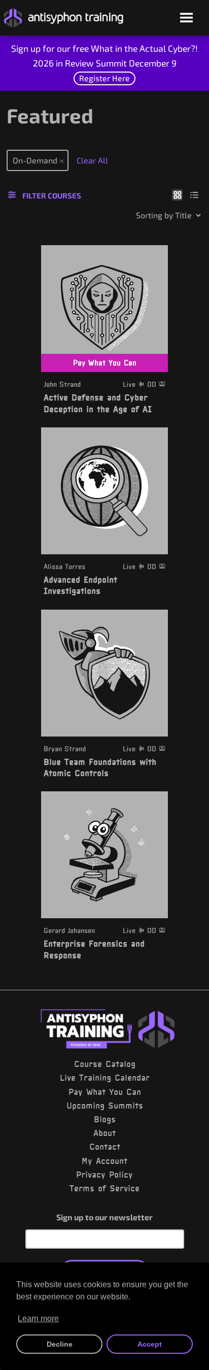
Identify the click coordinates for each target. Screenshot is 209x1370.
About (104, 1133)
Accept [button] (149, 1344)
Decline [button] (60, 1344)
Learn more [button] (38, 1318)
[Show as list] (194, 194)
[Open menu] (186, 18)
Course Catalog (104, 1063)
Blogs (105, 1119)
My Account (104, 1160)
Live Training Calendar (105, 1077)
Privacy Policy (104, 1174)
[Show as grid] (177, 194)
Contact (104, 1146)
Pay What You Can (104, 1091)
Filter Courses (51, 195)
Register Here (104, 78)
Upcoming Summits (104, 1105)
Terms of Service (104, 1188)
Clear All (92, 160)
